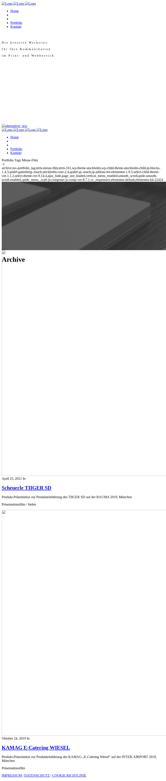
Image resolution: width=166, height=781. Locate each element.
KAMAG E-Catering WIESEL (36, 747)
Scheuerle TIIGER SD (26, 488)
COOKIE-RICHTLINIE (69, 775)
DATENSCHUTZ (37, 775)
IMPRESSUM (12, 775)
